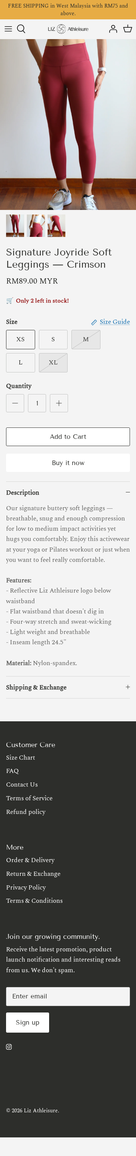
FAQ (12, 771)
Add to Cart (68, 437)
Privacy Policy (26, 888)
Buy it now (68, 463)
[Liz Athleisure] (68, 29)
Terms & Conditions (34, 901)
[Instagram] (9, 1047)
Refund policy (25, 812)
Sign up (27, 1023)
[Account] (111, 29)
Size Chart (20, 758)
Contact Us (22, 785)
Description (22, 493)
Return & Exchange (33, 874)
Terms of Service (29, 798)
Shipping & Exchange (36, 687)
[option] (68, 124)
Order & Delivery (30, 860)
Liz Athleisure (41, 1111)
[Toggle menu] (8, 29)
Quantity (18, 386)
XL (53, 362)
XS (20, 339)
